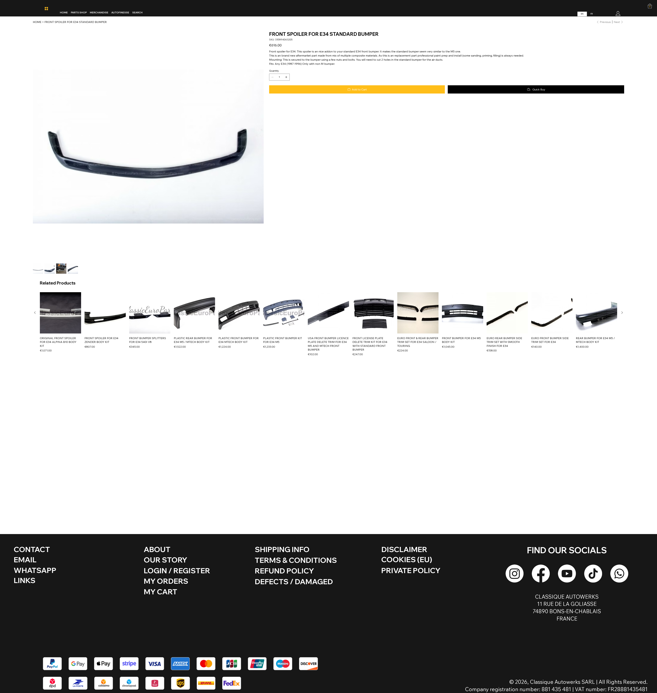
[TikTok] (593, 574)
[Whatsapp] (619, 574)
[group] (328, 324)
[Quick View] (60, 312)
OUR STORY (165, 559)
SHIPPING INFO (282, 549)
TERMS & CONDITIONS (296, 560)
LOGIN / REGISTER (177, 570)
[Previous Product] (35, 313)
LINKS (24, 580)
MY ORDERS (166, 581)
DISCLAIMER (404, 549)
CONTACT (32, 549)
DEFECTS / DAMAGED (294, 581)
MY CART (160, 591)
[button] (650, 6)
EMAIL (25, 559)
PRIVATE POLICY (410, 570)
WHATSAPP (35, 570)
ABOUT (157, 549)
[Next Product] (622, 313)
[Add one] (286, 77)
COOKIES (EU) (406, 559)
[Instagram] (515, 574)
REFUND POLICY (284, 570)
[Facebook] (541, 574)
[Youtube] (567, 574)
